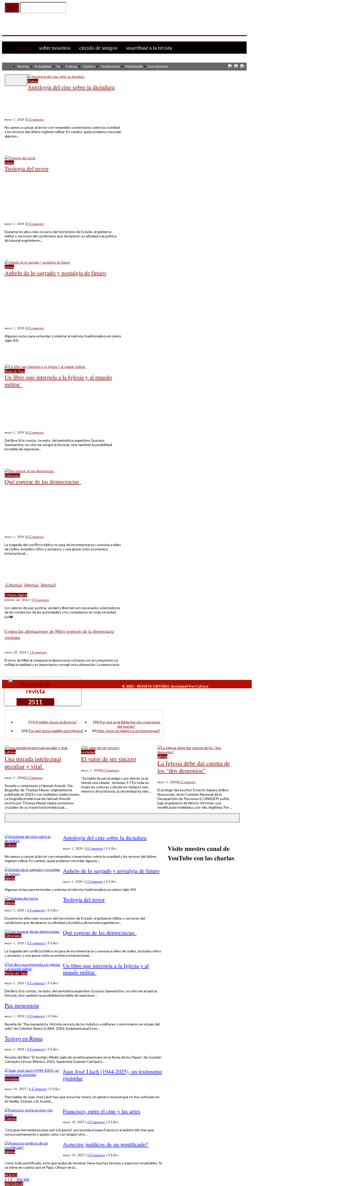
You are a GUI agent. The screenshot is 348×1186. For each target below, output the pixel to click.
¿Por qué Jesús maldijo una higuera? (55, 730)
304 (26, 1179)
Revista (23, 66)
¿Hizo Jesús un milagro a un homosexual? (128, 730)
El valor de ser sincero (108, 759)
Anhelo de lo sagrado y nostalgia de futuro (55, 273)
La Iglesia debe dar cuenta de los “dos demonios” (193, 767)
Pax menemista (22, 1005)
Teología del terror (27, 168)
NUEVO (11, 1175)
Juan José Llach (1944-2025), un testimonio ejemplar (112, 1075)
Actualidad (42, 66)
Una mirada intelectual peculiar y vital (33, 762)
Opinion (89, 66)
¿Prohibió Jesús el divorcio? (55, 722)
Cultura (71, 66)
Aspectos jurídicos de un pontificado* (106, 1144)
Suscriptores (158, 66)
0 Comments (35, 119)
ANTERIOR (14, 1184)
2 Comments (38, 652)
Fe (58, 66)
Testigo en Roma (24, 1038)
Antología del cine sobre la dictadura (71, 87)
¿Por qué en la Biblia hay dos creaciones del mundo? (129, 724)
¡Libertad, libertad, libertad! (30, 585)
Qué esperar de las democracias (43, 481)
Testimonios (110, 66)
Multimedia (134, 66)
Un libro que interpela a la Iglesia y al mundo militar (58, 380)
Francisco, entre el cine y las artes (101, 1111)
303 (19, 1179)
